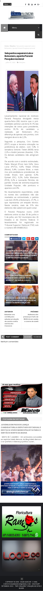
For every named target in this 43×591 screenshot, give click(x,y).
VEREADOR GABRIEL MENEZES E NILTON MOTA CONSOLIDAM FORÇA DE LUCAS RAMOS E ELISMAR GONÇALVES (21, 300)
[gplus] (38, 4)
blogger (27, 337)
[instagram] (28, 4)
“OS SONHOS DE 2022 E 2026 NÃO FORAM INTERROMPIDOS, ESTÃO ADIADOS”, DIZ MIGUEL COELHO (19, 277)
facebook (37, 337)
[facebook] (25, 4)
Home (7, 46)
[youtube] (32, 4)
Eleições (12, 46)
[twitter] (35, 4)
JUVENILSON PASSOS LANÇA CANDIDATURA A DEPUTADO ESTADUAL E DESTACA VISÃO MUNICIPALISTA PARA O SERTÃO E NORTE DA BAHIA (21, 254)
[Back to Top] (22, 579)
